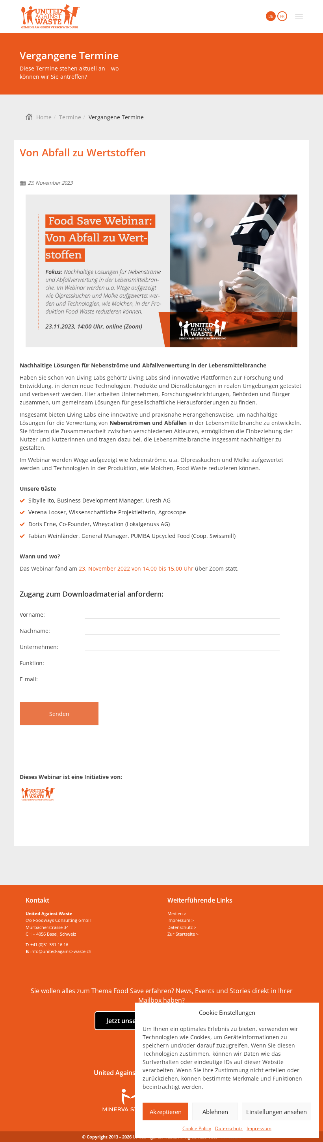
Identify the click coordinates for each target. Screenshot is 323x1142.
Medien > (176, 913)
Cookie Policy (196, 1128)
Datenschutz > (181, 927)
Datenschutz (229, 1128)
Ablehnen (215, 1112)
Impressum (259, 1128)
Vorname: (32, 614)
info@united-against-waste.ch (60, 951)
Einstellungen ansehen (276, 1112)
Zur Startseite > (183, 934)
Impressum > (180, 920)
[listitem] (161, 518)
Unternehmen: (39, 646)
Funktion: (32, 662)
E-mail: (29, 678)
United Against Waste (50, 16)
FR (282, 16)
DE (270, 16)
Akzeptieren (166, 1112)
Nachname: (35, 630)
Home (44, 117)
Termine (70, 117)
